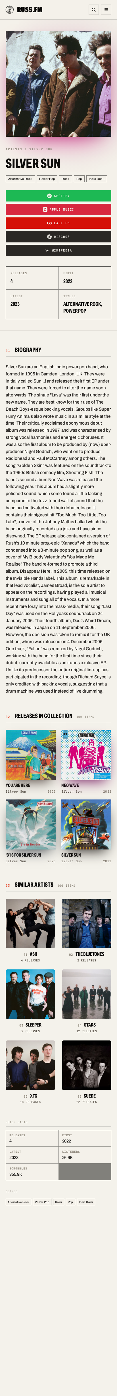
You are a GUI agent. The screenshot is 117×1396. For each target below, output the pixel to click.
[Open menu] (106, 10)
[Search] (94, 10)
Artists (14, 149)
